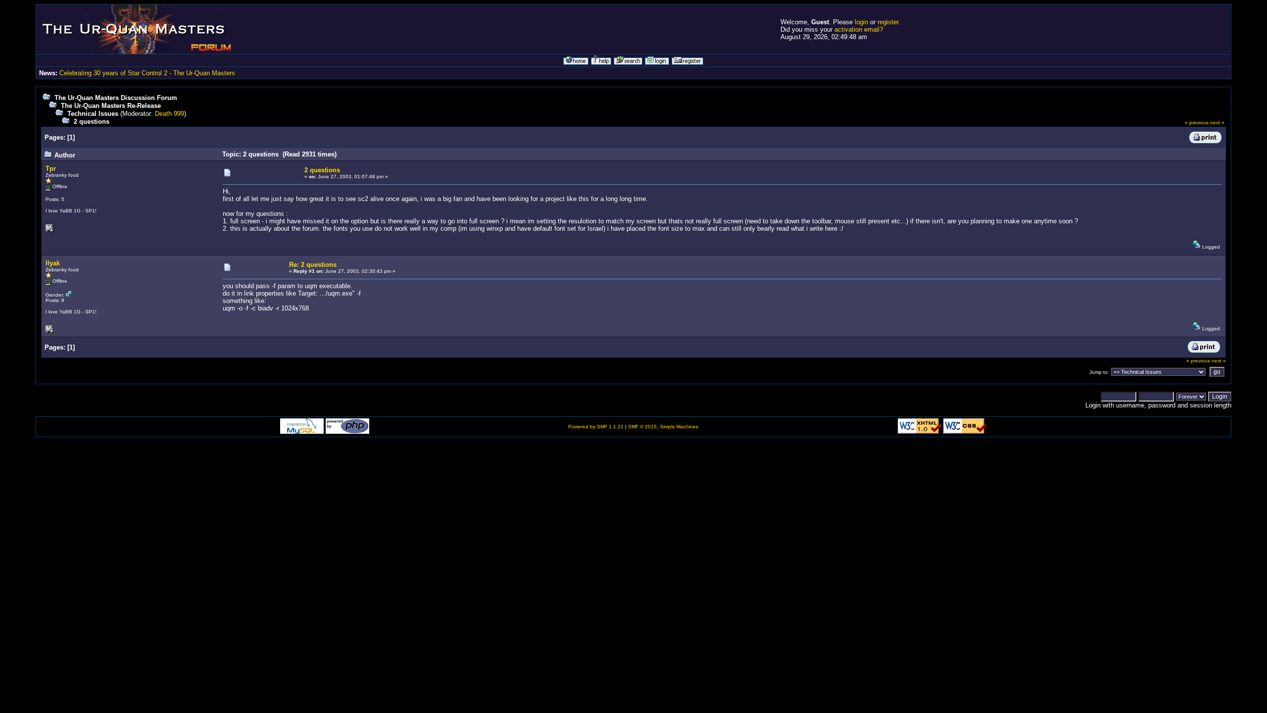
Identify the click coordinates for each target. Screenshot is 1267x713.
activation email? (858, 29)
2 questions (91, 121)
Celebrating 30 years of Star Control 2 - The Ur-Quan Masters (147, 73)
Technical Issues (92, 113)
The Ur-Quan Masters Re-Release (111, 105)
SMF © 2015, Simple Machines (663, 426)
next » (1217, 122)
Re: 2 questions (313, 264)
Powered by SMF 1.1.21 (596, 426)
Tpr (51, 168)
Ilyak (53, 263)
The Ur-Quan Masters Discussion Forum (115, 98)
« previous (1197, 122)
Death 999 (169, 113)
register (887, 22)
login (861, 22)
